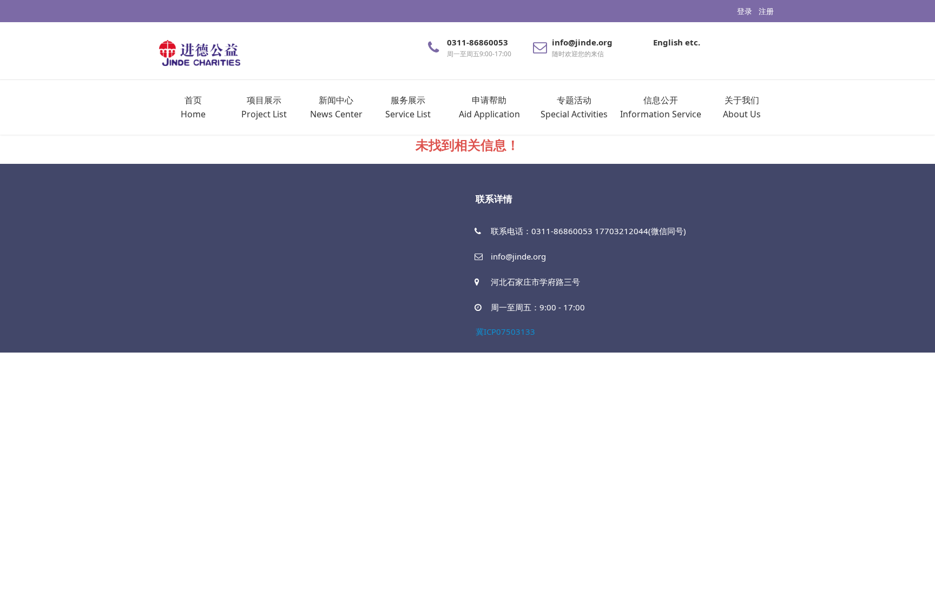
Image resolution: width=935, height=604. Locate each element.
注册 (766, 11)
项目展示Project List (264, 107)
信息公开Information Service (660, 107)
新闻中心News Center (336, 107)
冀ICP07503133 (505, 331)
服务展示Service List (408, 107)
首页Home (193, 107)
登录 (744, 11)
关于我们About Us (742, 107)
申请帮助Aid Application (489, 107)
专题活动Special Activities (574, 107)
